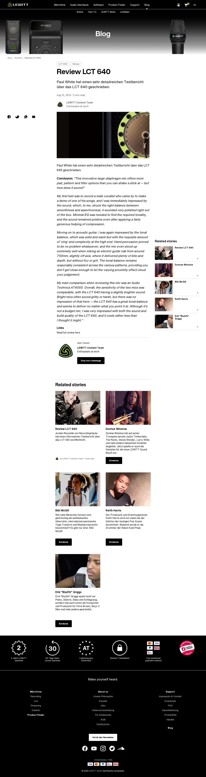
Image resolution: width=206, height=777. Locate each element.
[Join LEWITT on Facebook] (84, 749)
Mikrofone (59, 5)
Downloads (170, 701)
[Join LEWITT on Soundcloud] (121, 749)
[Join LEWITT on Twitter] (112, 749)
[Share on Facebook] (9, 117)
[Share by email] (34, 117)
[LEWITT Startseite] (18, 6)
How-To (92, 11)
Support (134, 5)
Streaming (36, 705)
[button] (185, 4)
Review (76, 64)
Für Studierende (103, 714)
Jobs (103, 705)
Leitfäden (124, 11)
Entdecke (114, 460)
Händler (170, 719)
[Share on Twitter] (17, 117)
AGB (103, 719)
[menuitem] (60, 5)
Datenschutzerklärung (103, 710)
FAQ (170, 705)
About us (103, 691)
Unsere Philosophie (103, 696)
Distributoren (103, 724)
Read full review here (68, 332)
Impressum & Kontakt (170, 696)
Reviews (18, 57)
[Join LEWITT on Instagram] (103, 749)
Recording (35, 696)
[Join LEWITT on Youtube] (93, 749)
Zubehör (36, 710)
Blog (146, 5)
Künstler (103, 701)
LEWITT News (108, 11)
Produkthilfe (170, 714)
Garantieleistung (170, 710)
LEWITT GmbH (95, 770)
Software (98, 5)
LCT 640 (62, 64)
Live (36, 701)
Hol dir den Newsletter (103, 737)
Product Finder (116, 5)
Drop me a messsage (91, 360)
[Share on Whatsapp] (26, 117)
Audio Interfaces (79, 5)
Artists (80, 11)
